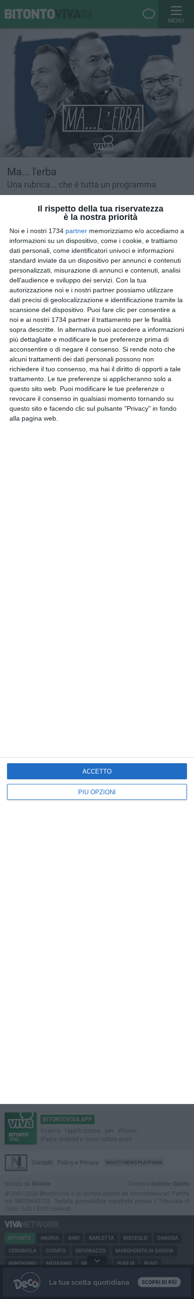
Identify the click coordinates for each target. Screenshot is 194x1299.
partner (76, 230)
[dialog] (97, 649)
